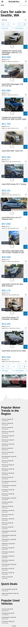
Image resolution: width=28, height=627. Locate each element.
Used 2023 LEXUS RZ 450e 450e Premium (12, 285)
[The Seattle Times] (14, 2)
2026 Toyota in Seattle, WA (8, 440)
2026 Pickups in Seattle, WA (8, 561)
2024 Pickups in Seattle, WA (8, 511)
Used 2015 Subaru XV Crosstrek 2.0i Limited (10, 318)
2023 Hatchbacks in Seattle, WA (9, 486)
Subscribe (25, 5)
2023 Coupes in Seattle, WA (8, 573)
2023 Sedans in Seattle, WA (8, 490)
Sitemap (14, 625)
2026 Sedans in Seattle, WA (8, 519)
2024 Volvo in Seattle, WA (7, 523)
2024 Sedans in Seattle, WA (8, 445)
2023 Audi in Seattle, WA (7, 503)
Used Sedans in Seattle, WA (8, 614)
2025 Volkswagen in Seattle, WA (9, 457)
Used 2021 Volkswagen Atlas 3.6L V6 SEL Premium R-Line (13, 251)
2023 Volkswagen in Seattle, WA (9, 482)
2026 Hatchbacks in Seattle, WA (9, 540)
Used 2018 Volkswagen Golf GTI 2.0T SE (12, 85)
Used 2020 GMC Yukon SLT (12, 151)
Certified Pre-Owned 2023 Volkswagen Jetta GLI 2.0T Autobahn (12, 52)
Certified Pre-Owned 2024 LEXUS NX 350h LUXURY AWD (14, 118)
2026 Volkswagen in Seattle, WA (9, 565)
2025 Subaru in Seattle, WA (8, 474)
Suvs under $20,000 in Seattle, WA (9, 590)
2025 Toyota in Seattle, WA (8, 436)
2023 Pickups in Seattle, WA (8, 548)
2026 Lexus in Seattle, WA (7, 528)
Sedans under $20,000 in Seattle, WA (10, 594)
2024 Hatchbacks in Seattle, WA (9, 532)
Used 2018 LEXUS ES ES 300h (14, 351)
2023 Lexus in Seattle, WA (7, 453)
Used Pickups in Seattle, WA (8, 622)
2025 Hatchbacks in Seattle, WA (9, 536)
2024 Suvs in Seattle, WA (7, 424)
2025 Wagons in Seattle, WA (8, 557)
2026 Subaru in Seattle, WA (8, 569)
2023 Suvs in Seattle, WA (7, 428)
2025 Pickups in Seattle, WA (8, 552)
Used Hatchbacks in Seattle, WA (9, 618)
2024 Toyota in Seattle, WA (8, 432)
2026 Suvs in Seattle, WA (7, 449)
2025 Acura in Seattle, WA (7, 515)
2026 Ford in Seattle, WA (7, 577)
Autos (2, 5)
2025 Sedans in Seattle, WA (8, 469)
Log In (20, 5)
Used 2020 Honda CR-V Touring (14, 184)
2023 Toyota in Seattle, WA (8, 465)
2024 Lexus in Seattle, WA (7, 461)
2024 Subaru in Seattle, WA (8, 494)
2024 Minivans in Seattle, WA (8, 544)
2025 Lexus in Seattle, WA (7, 478)
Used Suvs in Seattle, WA (7, 609)
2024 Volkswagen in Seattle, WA (9, 498)
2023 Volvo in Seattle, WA (7, 507)
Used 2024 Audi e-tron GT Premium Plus (12, 218)
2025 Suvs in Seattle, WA (7, 420)
